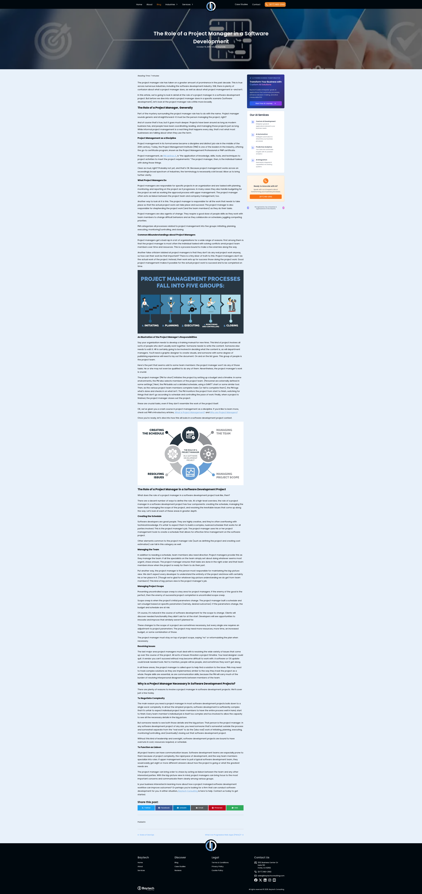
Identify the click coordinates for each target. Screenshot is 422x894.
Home (139, 4)
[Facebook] (255, 880)
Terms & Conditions (220, 862)
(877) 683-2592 (264, 871)
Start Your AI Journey (264, 103)
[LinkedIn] (265, 880)
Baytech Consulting (188, 791)
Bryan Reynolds (219, 47)
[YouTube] (274, 880)
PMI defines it (169, 155)
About (149, 4)
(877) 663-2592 (265, 197)
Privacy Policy (218, 866)
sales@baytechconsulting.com (271, 875)
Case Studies (180, 866)
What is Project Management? (190, 412)
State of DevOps (147, 835)
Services (186, 4)
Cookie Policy (217, 870)
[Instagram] (269, 880)
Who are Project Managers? (224, 412)
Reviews (178, 870)
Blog (176, 862)
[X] (260, 880)
